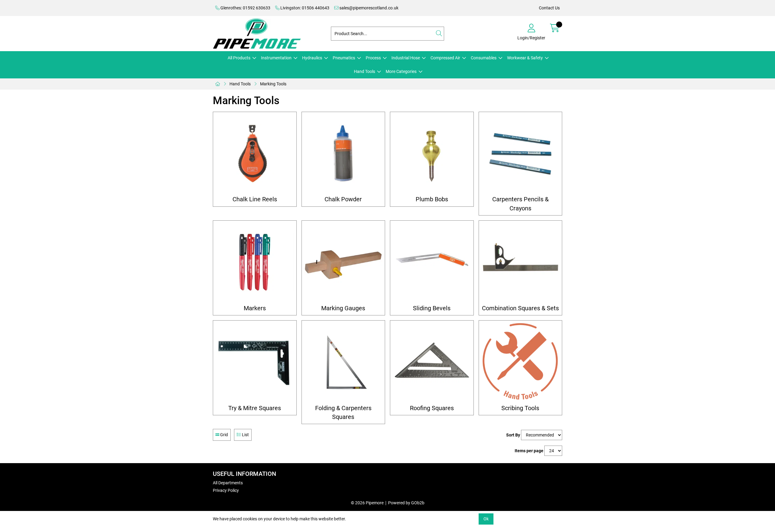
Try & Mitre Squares (254, 408)
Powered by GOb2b (406, 502)
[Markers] (255, 262)
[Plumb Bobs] (432, 153)
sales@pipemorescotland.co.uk (368, 7)
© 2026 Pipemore (367, 502)
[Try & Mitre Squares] (255, 362)
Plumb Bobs (432, 199)
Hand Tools (364, 71)
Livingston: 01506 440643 (304, 7)
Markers (255, 308)
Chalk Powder (343, 199)
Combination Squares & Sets (520, 308)
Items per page (529, 450)
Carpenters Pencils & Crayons (520, 204)
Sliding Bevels (431, 308)
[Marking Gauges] (343, 262)
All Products (239, 57)
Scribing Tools (520, 408)
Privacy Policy (226, 490)
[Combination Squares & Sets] (520, 262)
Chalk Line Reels (254, 199)
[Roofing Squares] (432, 362)
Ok (486, 518)
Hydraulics (312, 57)
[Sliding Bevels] (432, 262)
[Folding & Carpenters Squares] (343, 362)
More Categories (401, 71)
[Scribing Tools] (520, 362)
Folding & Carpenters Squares (343, 412)
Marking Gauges (343, 308)
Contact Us (549, 7)
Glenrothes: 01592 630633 (244, 7)
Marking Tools (273, 83)
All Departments (228, 482)
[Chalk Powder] (343, 153)
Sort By (513, 435)
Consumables (483, 57)
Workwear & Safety (525, 57)
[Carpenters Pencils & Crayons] (520, 153)
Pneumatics (344, 57)
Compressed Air (445, 57)
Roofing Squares (432, 408)
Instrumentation (276, 57)
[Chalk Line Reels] (255, 153)
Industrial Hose (405, 57)
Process (373, 57)
